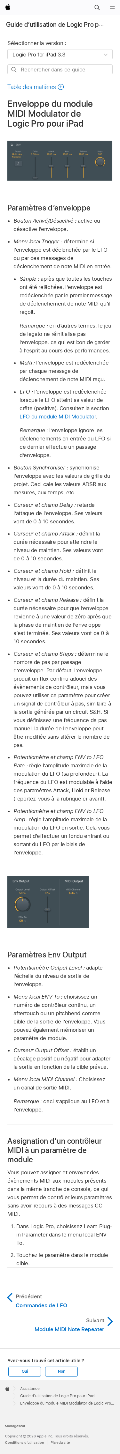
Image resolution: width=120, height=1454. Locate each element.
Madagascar (15, 1426)
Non (61, 1371)
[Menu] (112, 7)
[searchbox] (59, 69)
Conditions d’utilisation (24, 1442)
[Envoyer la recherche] (14, 69)
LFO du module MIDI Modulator (58, 416)
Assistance (30, 1388)
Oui (25, 1371)
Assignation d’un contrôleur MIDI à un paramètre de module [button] (54, 1150)
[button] (97, 7)
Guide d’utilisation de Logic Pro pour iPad (57, 1396)
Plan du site (60, 1442)
